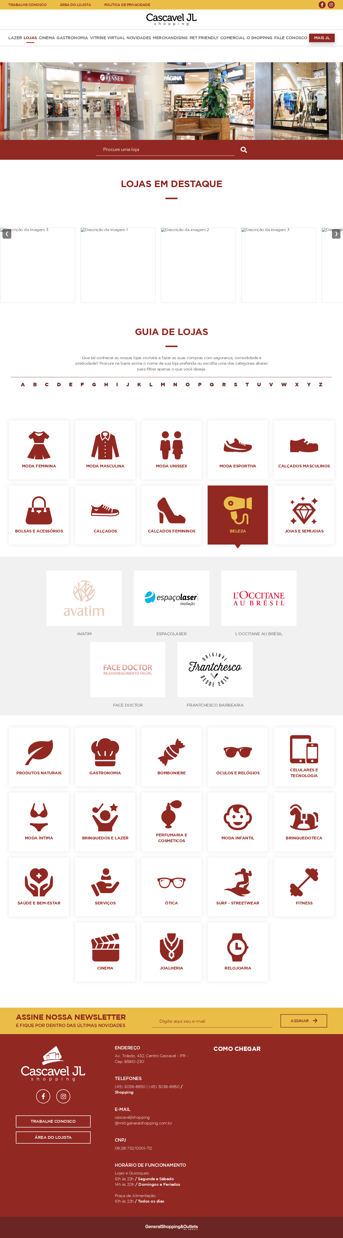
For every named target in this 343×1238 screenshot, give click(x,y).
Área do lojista (53, 1138)
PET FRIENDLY (204, 38)
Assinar (300, 1021)
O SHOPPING (259, 38)
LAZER (15, 38)
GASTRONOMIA (72, 38)
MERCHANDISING (170, 38)
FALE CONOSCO (290, 38)
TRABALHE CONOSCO (27, 5)
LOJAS (30, 38)
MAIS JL (322, 38)
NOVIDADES (139, 38)
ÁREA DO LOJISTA (75, 5)
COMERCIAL (232, 38)
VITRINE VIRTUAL (107, 38)
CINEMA (47, 38)
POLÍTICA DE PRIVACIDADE (127, 5)
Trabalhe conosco (53, 1121)
